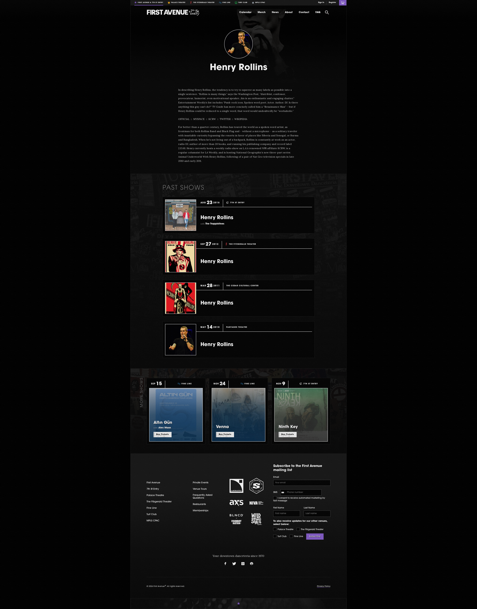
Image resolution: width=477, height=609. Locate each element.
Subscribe (314, 536)
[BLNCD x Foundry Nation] (236, 519)
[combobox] (283, 492)
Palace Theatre (285, 529)
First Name (278, 508)
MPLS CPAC (153, 521)
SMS (275, 492)
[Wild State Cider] (256, 519)
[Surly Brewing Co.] (256, 486)
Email (276, 477)
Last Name (309, 508)
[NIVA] (256, 503)
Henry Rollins (216, 217)
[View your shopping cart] (342, 2)
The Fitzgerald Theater (311, 529)
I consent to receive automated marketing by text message (299, 499)
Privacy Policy (323, 586)
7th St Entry (153, 489)
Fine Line (298, 536)
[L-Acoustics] (236, 486)
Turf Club (282, 536)
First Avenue (153, 483)
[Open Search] (326, 12)
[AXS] (236, 503)
